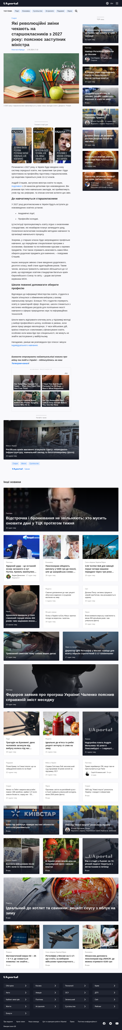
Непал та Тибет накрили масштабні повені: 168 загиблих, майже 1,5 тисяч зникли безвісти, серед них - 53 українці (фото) (21, 792)
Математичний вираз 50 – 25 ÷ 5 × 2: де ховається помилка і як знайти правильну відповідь (21, 959)
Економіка (26, 11)
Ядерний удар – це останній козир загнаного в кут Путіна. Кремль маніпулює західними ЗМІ (21, 569)
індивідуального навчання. (25, 345)
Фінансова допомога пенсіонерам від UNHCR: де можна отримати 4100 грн (99, 959)
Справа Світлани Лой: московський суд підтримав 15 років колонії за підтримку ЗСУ (60, 768)
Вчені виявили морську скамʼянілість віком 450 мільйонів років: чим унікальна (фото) (100, 618)
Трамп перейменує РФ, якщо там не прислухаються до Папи (99, 767)
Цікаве (27, 469)
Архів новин (20, 1022)
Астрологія (50, 11)
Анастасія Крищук (18, 50)
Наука (70, 11)
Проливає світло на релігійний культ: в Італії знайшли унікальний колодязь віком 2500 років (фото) (61, 792)
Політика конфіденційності (87, 1022)
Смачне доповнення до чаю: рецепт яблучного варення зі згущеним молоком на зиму (60, 594)
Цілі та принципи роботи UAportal (54, 1022)
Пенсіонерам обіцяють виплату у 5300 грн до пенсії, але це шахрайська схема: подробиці (61, 569)
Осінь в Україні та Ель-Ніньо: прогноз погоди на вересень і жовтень (61, 617)
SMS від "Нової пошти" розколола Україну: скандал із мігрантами (99, 791)
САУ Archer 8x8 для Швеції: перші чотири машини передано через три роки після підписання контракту (100, 569)
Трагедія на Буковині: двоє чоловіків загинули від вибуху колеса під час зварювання (20, 745)
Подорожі (60, 11)
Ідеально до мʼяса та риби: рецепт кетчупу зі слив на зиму (60, 745)
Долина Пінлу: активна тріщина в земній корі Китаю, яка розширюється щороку (100, 594)
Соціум (14, 18)
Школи (23, 463)
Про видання (8, 1022)
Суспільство (37, 11)
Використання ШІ (10, 1026)
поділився (17, 186)
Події (17, 11)
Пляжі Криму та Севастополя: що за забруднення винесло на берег (21, 767)
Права (72, 1022)
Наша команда (33, 1022)
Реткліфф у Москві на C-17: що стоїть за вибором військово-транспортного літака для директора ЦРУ (60, 959)
